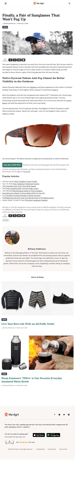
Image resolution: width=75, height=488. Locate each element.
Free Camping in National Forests (26, 184)
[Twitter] (15, 60)
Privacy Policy (52, 449)
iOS (18, 172)
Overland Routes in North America (26, 196)
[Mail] (23, 60)
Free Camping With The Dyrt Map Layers (22, 189)
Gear (5, 27)
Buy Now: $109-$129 (12, 165)
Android (27, 172)
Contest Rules (40, 449)
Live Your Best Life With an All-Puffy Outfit (27, 323)
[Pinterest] (19, 60)
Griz (42, 87)
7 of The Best (7, 196)
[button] (6, 3)
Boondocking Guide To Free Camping (27, 191)
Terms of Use (63, 449)
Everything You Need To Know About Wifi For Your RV (23, 193)
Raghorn (33, 87)
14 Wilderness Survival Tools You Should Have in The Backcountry (28, 198)
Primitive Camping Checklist (36, 200)
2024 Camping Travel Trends (25, 181)
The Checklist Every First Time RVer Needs (19, 186)
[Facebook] (10, 60)
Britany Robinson (10, 23)
